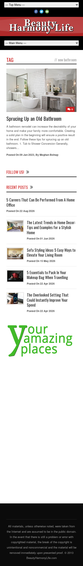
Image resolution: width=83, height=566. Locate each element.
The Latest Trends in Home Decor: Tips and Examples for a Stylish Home (51, 227)
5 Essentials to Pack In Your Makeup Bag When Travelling (47, 275)
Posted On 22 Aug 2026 (20, 211)
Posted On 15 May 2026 (41, 261)
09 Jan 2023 (27, 155)
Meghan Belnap (49, 155)
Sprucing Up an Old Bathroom (34, 118)
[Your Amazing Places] (41, 357)
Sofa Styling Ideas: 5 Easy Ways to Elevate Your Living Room (51, 252)
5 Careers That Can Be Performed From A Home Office (40, 202)
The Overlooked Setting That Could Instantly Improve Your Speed (48, 300)
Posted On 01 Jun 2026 (41, 238)
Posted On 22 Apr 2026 (41, 283)
